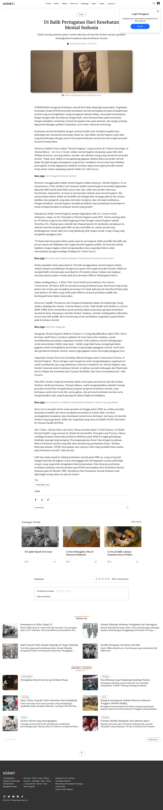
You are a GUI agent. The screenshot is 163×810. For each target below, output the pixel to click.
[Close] (157, 11)
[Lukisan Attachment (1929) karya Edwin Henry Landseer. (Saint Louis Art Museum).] (122, 536)
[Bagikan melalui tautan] (48, 500)
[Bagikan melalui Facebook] (35, 500)
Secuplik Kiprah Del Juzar (38, 551)
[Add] (81, 71)
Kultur (37, 491)
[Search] (154, 3)
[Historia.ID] (9, 3)
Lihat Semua (136, 521)
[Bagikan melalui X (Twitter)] (42, 500)
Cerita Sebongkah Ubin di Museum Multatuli (79, 553)
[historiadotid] (4, 796)
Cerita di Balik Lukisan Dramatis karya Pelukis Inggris (119, 553)
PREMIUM (81, 618)
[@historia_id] (9, 796)
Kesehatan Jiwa (42, 485)
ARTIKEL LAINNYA (81, 668)
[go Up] (81, 753)
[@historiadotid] (13, 796)
